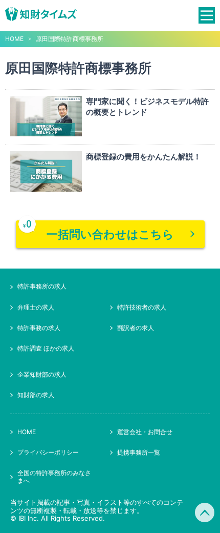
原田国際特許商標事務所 (69, 39)
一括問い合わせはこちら (110, 234)
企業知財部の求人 (42, 374)
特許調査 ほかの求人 (45, 348)
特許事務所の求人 (42, 286)
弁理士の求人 (35, 307)
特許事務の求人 (38, 328)
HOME (14, 39)
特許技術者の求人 (141, 307)
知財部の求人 (35, 395)
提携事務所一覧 (138, 452)
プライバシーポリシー (48, 452)
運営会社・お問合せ (144, 432)
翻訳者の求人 (135, 328)
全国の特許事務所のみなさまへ (54, 476)
